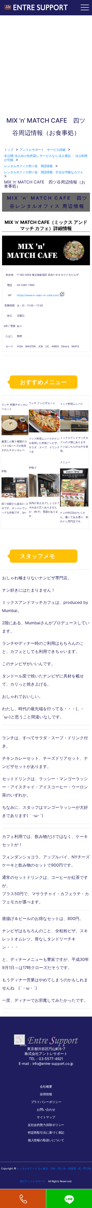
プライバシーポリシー (46, 1102)
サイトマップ (46, 1117)
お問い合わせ (46, 1109)
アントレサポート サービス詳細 (42, 150)
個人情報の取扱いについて (46, 1140)
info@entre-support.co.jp (53, 1063)
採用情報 (46, 1094)
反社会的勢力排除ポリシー (46, 1125)
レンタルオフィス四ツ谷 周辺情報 (28, 166)
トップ (8, 150)
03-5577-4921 (51, 1058)
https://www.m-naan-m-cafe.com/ (38, 295)
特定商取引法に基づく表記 (46, 1132)
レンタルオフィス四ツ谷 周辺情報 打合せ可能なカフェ (43, 172)
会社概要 (46, 1086)
